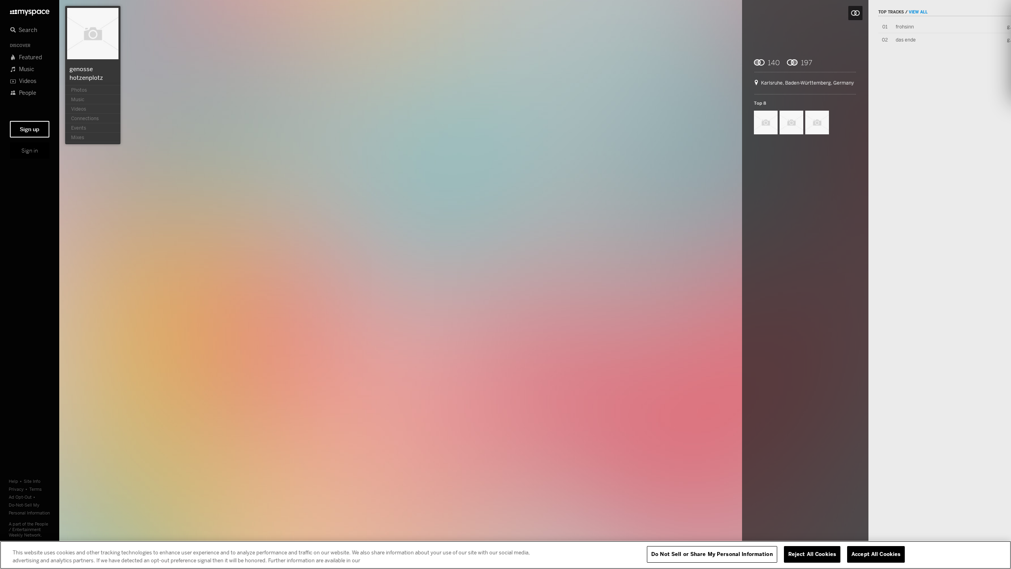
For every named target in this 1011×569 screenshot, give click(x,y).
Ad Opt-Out (20, 497)
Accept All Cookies (875, 554)
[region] (505, 555)
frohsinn (905, 26)
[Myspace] (29, 10)
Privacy (16, 489)
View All (918, 12)
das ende (906, 39)
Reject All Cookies (812, 554)
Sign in (29, 150)
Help (13, 481)
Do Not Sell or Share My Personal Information (712, 554)
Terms (35, 489)
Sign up (29, 129)
